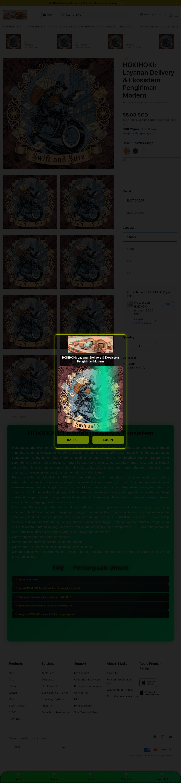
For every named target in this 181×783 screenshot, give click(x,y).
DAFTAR (73, 440)
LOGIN (108, 440)
